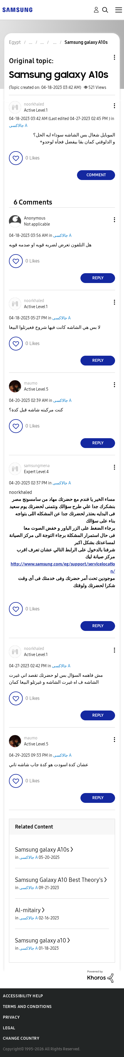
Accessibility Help (23, 996)
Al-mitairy (28, 910)
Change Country (21, 1038)
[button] (105, 105)
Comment (96, 175)
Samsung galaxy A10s (42, 849)
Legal (9, 1028)
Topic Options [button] (104, 57)
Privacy (11, 1017)
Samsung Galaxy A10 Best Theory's (59, 879)
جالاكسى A (18, 125)
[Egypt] (17, 9)
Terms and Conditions (27, 1006)
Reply (98, 278)
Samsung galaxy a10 (40, 940)
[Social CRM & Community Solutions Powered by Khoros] (100, 976)
